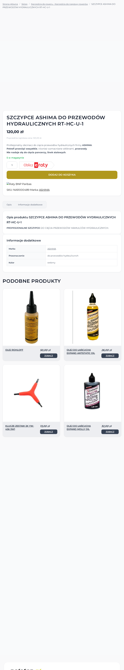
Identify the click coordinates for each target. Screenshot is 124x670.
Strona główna (10, 4)
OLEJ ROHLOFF (14, 349)
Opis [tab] (9, 204)
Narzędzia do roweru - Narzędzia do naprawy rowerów (59, 4)
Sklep (24, 4)
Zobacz (48, 355)
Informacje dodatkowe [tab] (30, 204)
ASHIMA (44, 189)
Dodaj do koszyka (62, 174)
